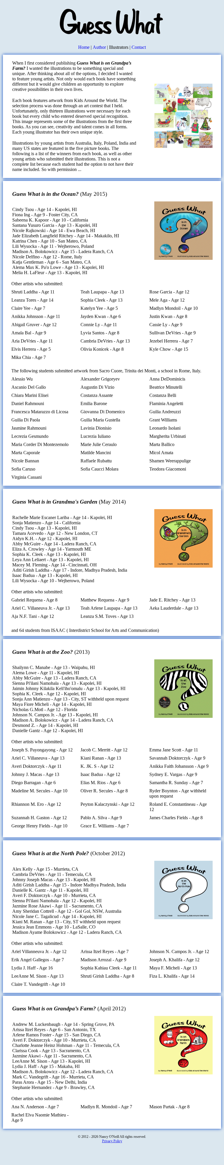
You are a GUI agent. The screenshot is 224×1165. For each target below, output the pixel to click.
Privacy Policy (112, 1141)
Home (84, 47)
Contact (139, 47)
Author (99, 47)
